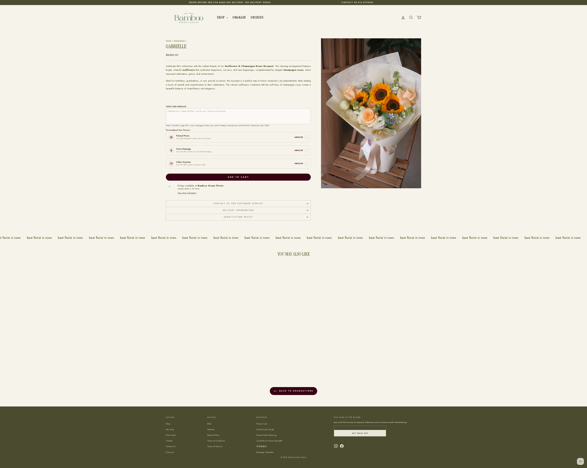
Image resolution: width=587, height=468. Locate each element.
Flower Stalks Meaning (266, 435)
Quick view (196, 353)
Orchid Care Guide (265, 429)
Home (168, 40)
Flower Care (261, 423)
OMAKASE (239, 17)
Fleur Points (171, 435)
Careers (169, 440)
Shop (221, 17)
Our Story (170, 429)
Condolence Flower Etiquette (269, 440)
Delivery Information (238, 210)
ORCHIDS (257, 17)
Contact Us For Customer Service (238, 203)
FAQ (209, 423)
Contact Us (170, 446)
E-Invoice (170, 452)
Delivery (210, 429)
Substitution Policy (238, 217)
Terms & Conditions (216, 440)
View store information (187, 193)
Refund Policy (213, 435)
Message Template (264, 452)
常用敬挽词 (261, 446)
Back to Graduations (295, 391)
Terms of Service (214, 446)
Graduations (179, 40)
